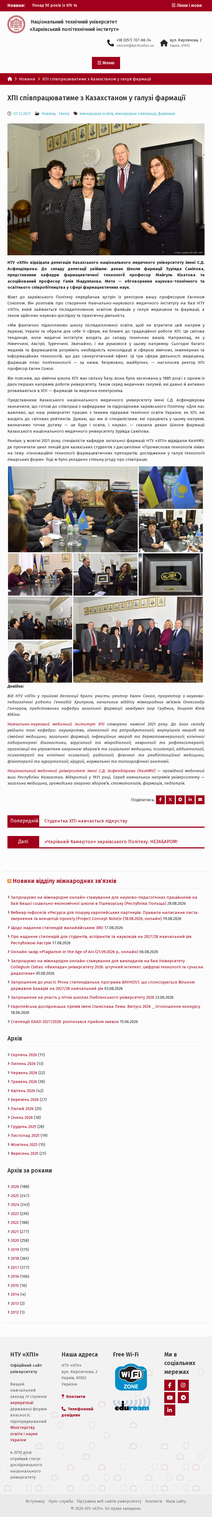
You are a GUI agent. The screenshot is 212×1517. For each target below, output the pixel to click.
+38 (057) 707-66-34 (133, 40)
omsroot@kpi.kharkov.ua (135, 46)
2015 (15, 1285)
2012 (15, 1312)
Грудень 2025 (23, 1126)
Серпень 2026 (24, 1054)
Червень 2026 (24, 1072)
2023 (15, 1213)
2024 (15, 1204)
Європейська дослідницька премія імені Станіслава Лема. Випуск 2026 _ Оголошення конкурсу (105, 1006)
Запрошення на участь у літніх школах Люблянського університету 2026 (82, 997)
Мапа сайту (176, 1501)
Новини (48, 113)
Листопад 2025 (25, 1135)
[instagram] (183, 1385)
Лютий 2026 (22, 1108)
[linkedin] (169, 1410)
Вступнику (35, 1501)
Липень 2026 (23, 1063)
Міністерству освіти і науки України (24, 1433)
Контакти (153, 1501)
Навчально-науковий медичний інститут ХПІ (56, 724)
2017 (15, 1267)
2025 (15, 1195)
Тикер (64, 113)
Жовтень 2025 (24, 1144)
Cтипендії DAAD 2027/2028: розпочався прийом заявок (65, 1021)
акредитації (21, 1402)
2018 (15, 1258)
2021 (15, 1231)
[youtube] (169, 1397)
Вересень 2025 (24, 1153)
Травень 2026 (24, 1081)
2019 (15, 1249)
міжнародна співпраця (135, 113)
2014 (15, 1294)
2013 (15, 1303)
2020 (15, 1240)
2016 (15, 1276)
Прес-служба (61, 1501)
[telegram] (183, 1397)
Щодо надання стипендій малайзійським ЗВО (57, 927)
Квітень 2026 (23, 1090)
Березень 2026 (25, 1099)
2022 (15, 1222)
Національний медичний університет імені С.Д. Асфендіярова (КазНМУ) (81, 770)
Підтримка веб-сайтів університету (109, 1501)
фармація (166, 113)
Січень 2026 (22, 1117)
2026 (15, 1186)
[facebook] (169, 1385)
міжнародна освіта (96, 113)
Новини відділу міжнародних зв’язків (64, 881)
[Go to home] (9, 79)
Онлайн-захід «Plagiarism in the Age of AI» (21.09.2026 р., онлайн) (74, 951)
